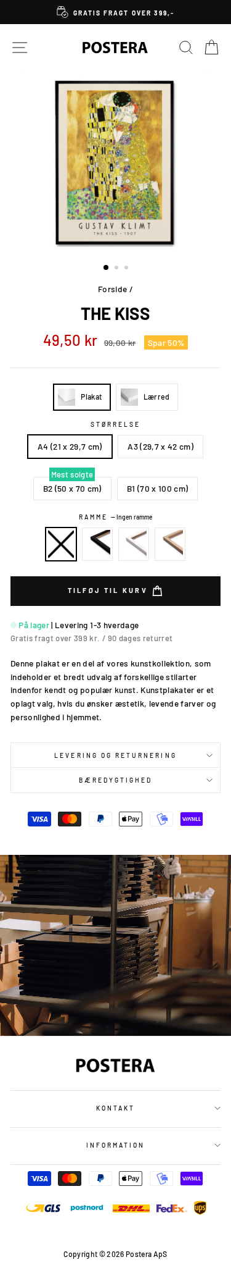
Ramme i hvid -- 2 (133, 544)
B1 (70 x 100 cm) (157, 488)
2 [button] (118, 269)
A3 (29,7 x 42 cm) (160, 446)
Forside (112, 289)
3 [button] (127, 269)
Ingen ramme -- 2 (61, 544)
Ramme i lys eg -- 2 (170, 544)
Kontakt (115, 1108)
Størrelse (116, 424)
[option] (115, 12)
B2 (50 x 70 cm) (72, 488)
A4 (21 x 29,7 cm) (70, 446)
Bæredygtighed (116, 780)
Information (115, 1145)
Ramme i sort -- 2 (97, 544)
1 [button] (106, 268)
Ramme (115, 517)
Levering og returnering (115, 755)
